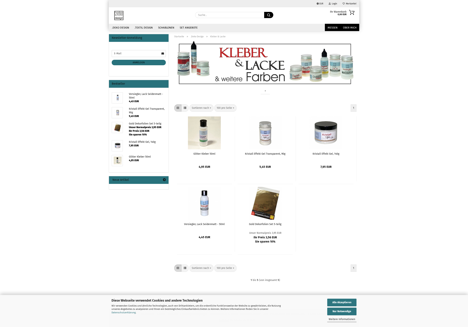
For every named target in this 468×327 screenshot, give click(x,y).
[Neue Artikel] (164, 180)
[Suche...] (268, 15)
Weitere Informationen (342, 319)
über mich (349, 27)
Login (334, 3)
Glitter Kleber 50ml (204, 153)
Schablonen (166, 27)
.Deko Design (120, 27)
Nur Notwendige (342, 311)
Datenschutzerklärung (124, 312)
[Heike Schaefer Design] (119, 15)
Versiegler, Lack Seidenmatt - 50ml (204, 224)
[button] (178, 108)
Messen (332, 27)
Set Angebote (189, 27)
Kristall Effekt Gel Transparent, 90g (265, 153)
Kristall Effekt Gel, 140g (326, 153)
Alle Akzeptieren (341, 302)
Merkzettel (350, 3)
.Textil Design (144, 27)
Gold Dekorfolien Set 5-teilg (265, 224)
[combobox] (201, 108)
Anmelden (139, 62)
